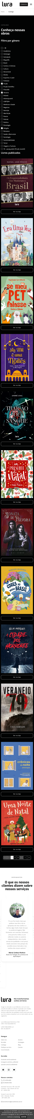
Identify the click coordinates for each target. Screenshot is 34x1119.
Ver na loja (17, 212)
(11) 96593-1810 (7, 1083)
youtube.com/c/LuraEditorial (9, 1064)
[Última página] (29, 857)
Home (2, 12)
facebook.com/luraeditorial (8, 1059)
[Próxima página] (25, 857)
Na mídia (3, 1042)
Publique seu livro (6, 1047)
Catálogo (3, 1045)
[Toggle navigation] (31, 4)
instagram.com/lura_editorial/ (9, 1062)
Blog (19, 1045)
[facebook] (3, 1070)
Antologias (21, 1042)
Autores (20, 1040)
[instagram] (9, 1070)
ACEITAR (23, 1117)
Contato (20, 1047)
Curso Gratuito (5, 1050)
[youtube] (14, 1070)
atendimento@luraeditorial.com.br (12, 1102)
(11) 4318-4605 (7, 1080)
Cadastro (24, 4)
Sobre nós (4, 1040)
